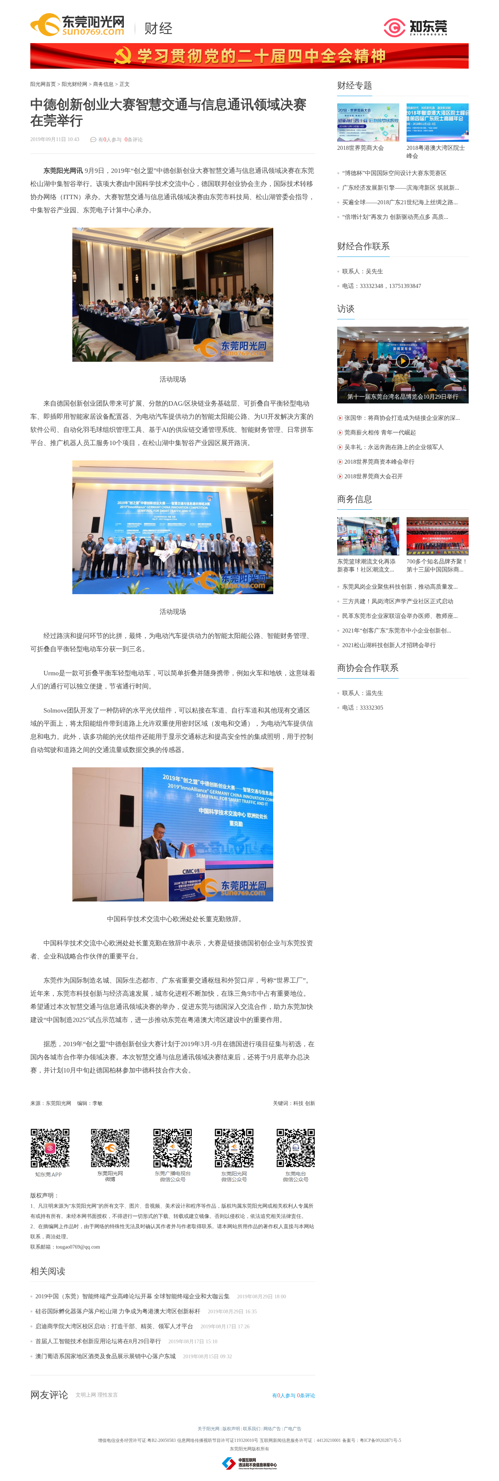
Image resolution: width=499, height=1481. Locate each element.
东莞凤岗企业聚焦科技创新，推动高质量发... (400, 587)
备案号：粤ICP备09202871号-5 (371, 1440)
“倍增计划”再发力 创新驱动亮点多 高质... (395, 217)
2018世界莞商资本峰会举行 (379, 462)
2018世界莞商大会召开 (373, 476)
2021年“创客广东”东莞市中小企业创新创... (396, 630)
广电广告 (292, 1428)
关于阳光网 (209, 1428)
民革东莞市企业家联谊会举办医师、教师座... (400, 616)
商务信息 (103, 84)
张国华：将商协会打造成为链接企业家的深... (402, 418)
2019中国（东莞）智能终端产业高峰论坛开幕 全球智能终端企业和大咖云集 (132, 1296)
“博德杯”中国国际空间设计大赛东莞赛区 (394, 173)
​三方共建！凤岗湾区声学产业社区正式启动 (397, 601)
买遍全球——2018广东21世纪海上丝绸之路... (400, 202)
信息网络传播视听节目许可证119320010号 (217, 1440)
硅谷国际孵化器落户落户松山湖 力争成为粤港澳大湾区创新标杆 (118, 1311)
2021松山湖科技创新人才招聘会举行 (389, 645)
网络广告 (272, 1428)
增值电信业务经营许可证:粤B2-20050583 (137, 1440)
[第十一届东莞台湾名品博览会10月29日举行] (403, 364)
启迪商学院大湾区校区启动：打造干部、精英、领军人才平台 (114, 1326)
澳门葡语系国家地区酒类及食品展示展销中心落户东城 (105, 1356)
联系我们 (251, 1428)
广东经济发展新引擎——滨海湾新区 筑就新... (400, 188)
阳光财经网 (74, 84)
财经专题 (354, 85)
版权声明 (231, 1428)
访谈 (346, 309)
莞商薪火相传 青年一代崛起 (380, 432)
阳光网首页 (43, 84)
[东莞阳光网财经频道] (103, 24)
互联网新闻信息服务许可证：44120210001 (300, 1440)
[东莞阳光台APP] (415, 27)
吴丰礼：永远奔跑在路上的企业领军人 (394, 447)
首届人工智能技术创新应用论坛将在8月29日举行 (98, 1341)
